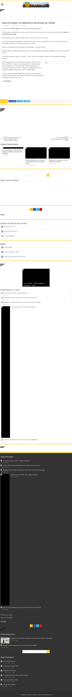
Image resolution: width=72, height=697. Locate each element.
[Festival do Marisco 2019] (1, 680)
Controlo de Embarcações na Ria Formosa (14, 256)
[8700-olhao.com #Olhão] (36, 4)
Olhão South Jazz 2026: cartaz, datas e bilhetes (23, 307)
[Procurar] (48, 175)
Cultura (13, 25)
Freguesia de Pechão (9, 670)
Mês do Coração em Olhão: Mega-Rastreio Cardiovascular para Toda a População (12, 152)
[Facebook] (34, 209)
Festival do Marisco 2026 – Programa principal (15, 293)
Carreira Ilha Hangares (9, 236)
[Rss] (31, 209)
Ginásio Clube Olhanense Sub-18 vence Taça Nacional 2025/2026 (20, 439)
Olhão (16, 25)
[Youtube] (40, 209)
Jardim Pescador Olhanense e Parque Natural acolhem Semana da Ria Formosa (12, 138)
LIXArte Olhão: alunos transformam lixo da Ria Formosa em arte (20, 297)
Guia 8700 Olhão (8, 247)
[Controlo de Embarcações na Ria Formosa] (1, 675)
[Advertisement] (36, 13)
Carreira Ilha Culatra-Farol (10, 231)
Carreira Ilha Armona (9, 226)
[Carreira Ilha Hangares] (1, 684)
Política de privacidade (6, 615)
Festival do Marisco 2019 (10, 680)
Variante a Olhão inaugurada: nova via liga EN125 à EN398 (20, 645)
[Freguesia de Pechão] (1, 671)
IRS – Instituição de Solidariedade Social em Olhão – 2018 (59, 138)
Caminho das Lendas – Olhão (11, 252)
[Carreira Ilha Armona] (1, 661)
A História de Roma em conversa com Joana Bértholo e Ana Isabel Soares (34, 161)
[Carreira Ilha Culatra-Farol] (1, 666)
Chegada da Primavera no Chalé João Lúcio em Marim (58, 160)
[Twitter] (37, 209)
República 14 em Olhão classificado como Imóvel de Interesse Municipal (22, 302)
